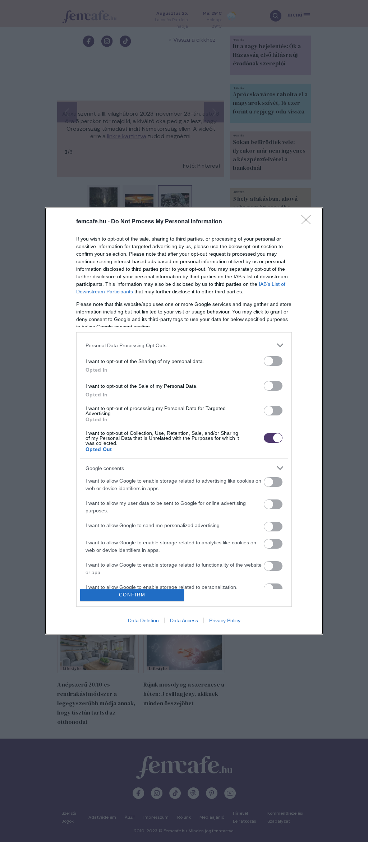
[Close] (308, 222)
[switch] (273, 361)
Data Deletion (143, 620)
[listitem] (184, 345)
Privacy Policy (224, 620)
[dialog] (184, 421)
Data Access (184, 620)
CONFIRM (132, 594)
